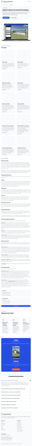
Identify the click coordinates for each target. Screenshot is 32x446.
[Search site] (28, 1)
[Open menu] (30, 1)
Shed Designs (6, 4)
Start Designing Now (16, 369)
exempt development (11, 281)
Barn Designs (19, 428)
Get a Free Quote (14, 17)
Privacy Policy (3, 443)
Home (2, 4)
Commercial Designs (20, 429)
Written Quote (3, 429)
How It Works (3, 424)
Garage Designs (19, 424)
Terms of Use (8, 443)
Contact (2, 428)
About (2, 427)
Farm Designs (19, 423)
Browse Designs (6, 17)
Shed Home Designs (20, 427)
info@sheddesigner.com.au (7, 437)
